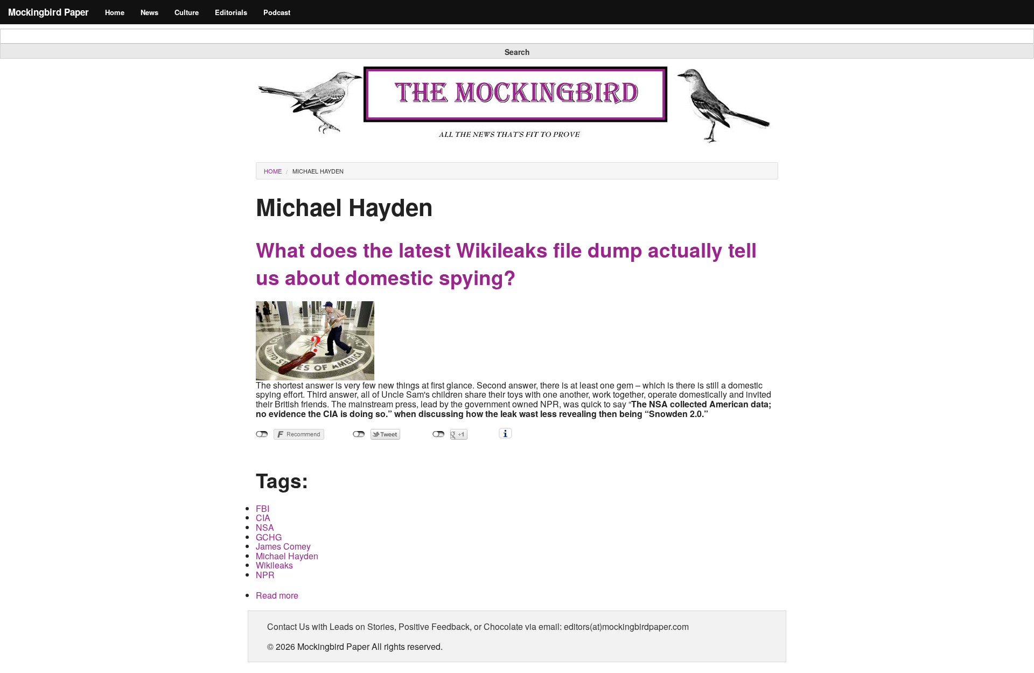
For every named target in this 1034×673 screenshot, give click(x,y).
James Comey (283, 546)
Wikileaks (274, 565)
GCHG (269, 537)
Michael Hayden (318, 170)
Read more (277, 595)
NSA (265, 527)
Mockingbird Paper (48, 11)
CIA (263, 517)
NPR (265, 574)
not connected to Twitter (359, 434)
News (149, 12)
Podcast (276, 12)
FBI (262, 508)
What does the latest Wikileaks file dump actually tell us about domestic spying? (506, 263)
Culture (186, 12)
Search (517, 51)
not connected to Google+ (438, 434)
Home (114, 12)
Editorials (231, 12)
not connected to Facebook (262, 434)
